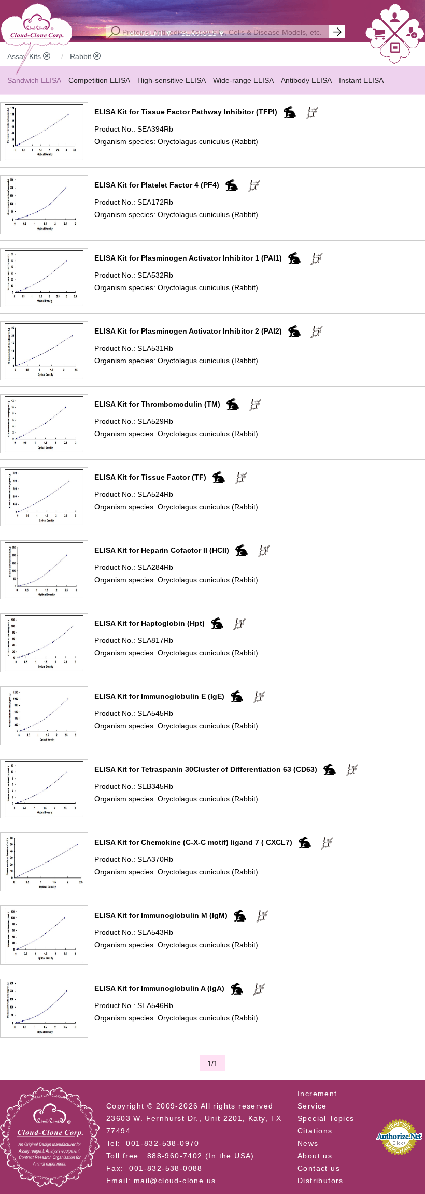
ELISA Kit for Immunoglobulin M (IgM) (161, 915)
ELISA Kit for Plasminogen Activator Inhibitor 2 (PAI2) (188, 331)
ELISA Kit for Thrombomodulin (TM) (157, 404)
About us (315, 1156)
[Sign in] (395, 19)
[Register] (411, 35)
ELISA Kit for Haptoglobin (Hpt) (149, 623)
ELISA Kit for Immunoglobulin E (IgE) (159, 696)
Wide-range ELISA (243, 80)
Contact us (319, 1168)
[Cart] (379, 36)
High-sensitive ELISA (171, 80)
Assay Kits (25, 56)
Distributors (321, 1180)
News (308, 1143)
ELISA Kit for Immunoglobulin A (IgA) (159, 988)
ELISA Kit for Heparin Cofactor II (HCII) (161, 550)
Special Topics (326, 1118)
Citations (315, 1131)
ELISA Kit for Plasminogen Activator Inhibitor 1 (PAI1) (188, 258)
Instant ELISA (361, 80)
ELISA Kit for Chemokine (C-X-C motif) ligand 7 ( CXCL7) (193, 842)
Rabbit (81, 56)
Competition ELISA (99, 80)
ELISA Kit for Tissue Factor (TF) (150, 477)
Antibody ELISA (306, 80)
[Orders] (395, 50)
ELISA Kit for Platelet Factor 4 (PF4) (156, 185)
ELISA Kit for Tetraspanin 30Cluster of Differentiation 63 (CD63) (205, 769)
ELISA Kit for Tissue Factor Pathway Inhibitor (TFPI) (185, 112)
